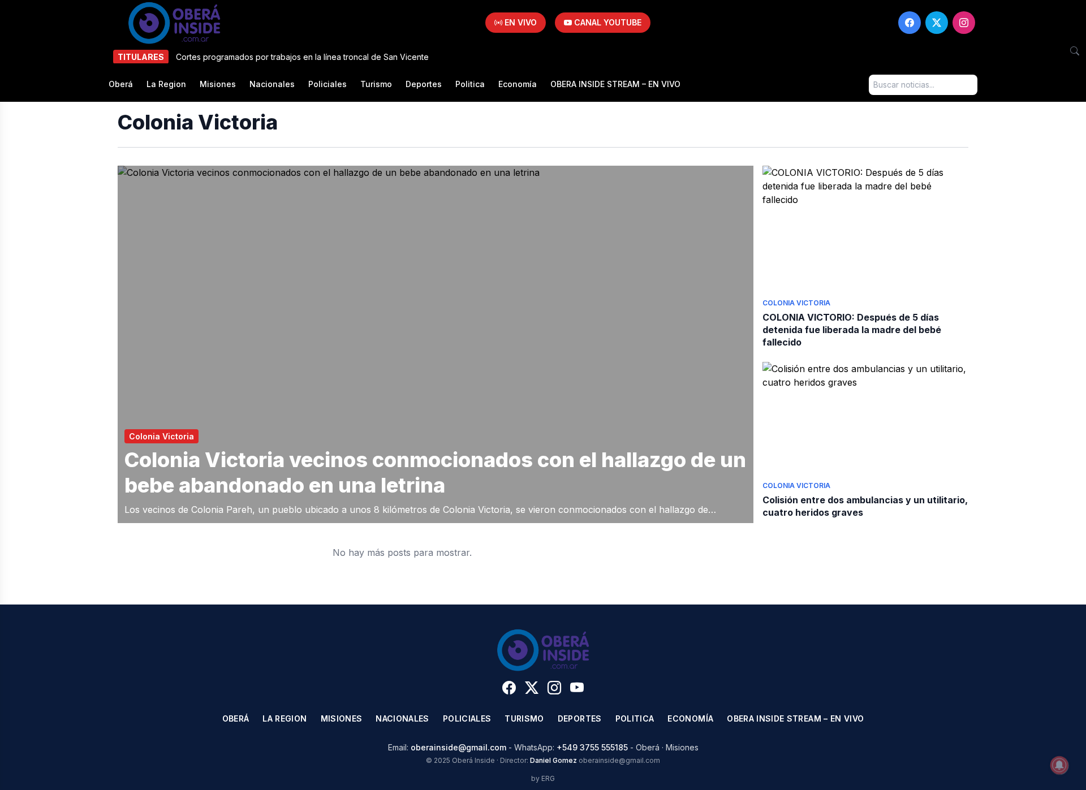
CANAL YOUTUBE (606, 22)
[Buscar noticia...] (1074, 51)
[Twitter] (936, 22)
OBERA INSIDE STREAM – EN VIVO (615, 84)
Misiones (218, 84)
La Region (166, 84)
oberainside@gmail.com (458, 747)
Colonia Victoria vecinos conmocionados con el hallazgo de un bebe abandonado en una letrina (435, 472)
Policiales (327, 84)
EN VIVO (519, 22)
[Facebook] (909, 22)
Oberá (121, 84)
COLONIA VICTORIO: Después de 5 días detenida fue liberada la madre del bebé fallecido (851, 330)
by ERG (543, 778)
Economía (517, 84)
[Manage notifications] (1059, 765)
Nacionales (272, 84)
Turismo (376, 84)
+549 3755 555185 (592, 747)
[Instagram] (964, 22)
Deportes (424, 84)
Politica (470, 84)
